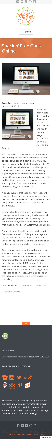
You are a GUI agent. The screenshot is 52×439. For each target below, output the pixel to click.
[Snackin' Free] (26, 16)
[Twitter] (22, 1)
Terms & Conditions (16, 434)
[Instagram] (30, 1)
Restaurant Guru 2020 (38, 356)
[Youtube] (34, 1)
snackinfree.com (38, 285)
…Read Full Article (11, 291)
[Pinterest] (26, 1)
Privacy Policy (32, 434)
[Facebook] (17, 1)
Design (42, 434)
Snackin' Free (8, 350)
